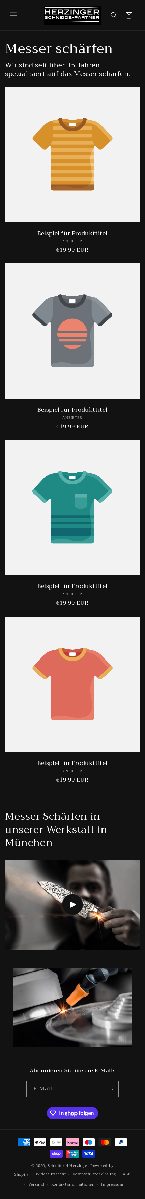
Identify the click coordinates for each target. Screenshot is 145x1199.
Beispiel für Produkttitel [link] (72, 233)
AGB (127, 1174)
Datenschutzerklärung (94, 1174)
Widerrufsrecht (51, 1174)
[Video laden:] (72, 905)
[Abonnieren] (111, 1089)
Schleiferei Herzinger (69, 1165)
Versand (36, 1184)
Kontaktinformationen (73, 1184)
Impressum (112, 1184)
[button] (13, 15)
